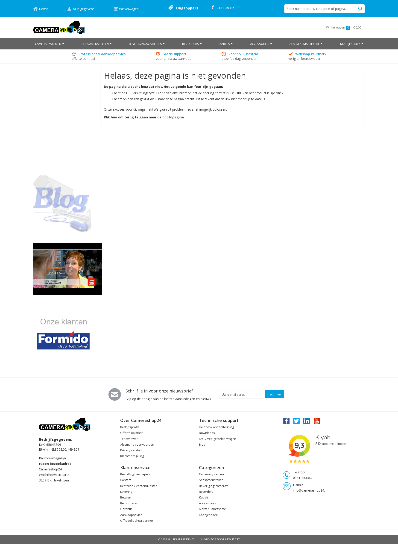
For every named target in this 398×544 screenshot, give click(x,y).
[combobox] (324, 8)
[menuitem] (49, 43)
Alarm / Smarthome (212, 509)
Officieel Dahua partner (136, 520)
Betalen (125, 497)
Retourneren (129, 503)
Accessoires (207, 503)
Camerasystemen (211, 474)
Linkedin (306, 420)
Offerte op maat (131, 433)
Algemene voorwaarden (137, 444)
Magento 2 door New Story (220, 539)
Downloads (207, 433)
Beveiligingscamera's (213, 486)
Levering (126, 492)
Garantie (126, 509)
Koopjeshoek (208, 515)
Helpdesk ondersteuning (216, 427)
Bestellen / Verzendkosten (139, 486)
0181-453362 (226, 8)
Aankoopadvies (131, 515)
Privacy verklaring (132, 450)
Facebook (286, 420)
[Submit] (360, 7)
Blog (202, 444)
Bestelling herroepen (135, 474)
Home (43, 9)
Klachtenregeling (132, 456)
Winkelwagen (129, 9)
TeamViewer (129, 439)
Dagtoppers (187, 8)
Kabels (204, 497)
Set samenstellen (211, 480)
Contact (125, 480)
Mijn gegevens (83, 9)
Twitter (296, 420)
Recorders (206, 492)
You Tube (317, 420)
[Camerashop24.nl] (59, 27)
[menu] (199, 43)
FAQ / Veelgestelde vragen (217, 439)
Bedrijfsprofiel (130, 427)
